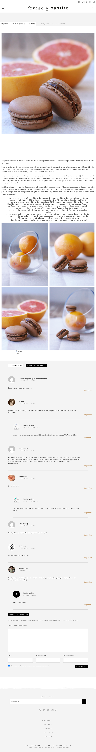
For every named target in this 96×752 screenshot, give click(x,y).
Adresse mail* (42, 655)
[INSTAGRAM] (90, 2)
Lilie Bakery (23, 524)
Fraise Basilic (28, 426)
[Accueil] (48, 8)
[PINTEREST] (87, 2)
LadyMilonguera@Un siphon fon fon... (33, 379)
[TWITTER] (83, 2)
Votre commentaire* (17, 626)
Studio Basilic (38, 747)
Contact (48, 737)
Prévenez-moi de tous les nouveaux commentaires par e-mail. (30, 666)
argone (21, 401)
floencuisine (23, 477)
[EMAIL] (94, 2)
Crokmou (22, 546)
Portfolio (48, 732)
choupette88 (23, 448)
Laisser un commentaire (36, 365)
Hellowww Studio (63, 747)
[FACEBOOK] (79, 2)
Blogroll (47, 728)
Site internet (69, 655)
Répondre (88, 390)
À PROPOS (48, 724)
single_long (44, 24)
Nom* (10, 655)
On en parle (48, 720)
